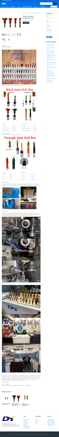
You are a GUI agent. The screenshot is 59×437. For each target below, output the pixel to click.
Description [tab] (4, 46)
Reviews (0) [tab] (9, 46)
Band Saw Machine (27, 427)
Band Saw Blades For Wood (27, 6)
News (19, 6)
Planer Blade (26, 425)
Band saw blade (26, 419)
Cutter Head (26, 423)
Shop (26, 13)
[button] (15, 6)
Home (3, 6)
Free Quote (26, 22)
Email (47, 20)
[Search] (55, 3)
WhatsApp (48, 25)
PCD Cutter (26, 424)
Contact (35, 6)
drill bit (32, 20)
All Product (25, 421)
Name (47, 15)
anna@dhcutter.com (15, 0)
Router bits (25, 420)
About (7, 6)
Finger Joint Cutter (27, 426)
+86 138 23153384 (50, 420)
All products (13, 6)
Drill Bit (29, 13)
